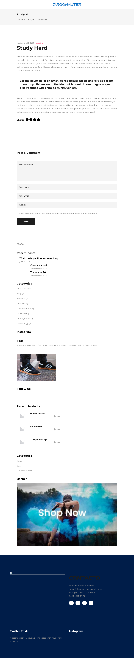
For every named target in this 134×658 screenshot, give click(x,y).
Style (79, 345)
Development (24, 308)
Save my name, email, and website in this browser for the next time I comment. (58, 213)
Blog (19, 293)
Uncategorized (24, 470)
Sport (19, 466)
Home (20, 19)
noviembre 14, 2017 (38, 269)
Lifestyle (30, 19)
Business (21, 298)
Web (95, 345)
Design (45, 345)
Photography (23, 318)
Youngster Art (38, 272)
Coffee (38, 345)
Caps (19, 461)
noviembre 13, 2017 (25, 43)
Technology (22, 323)
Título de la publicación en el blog (38, 258)
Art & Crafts (22, 288)
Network (72, 345)
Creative (21, 303)
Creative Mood (38, 265)
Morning (64, 345)
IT (59, 345)
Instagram (53, 345)
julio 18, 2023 (24, 262)
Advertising (21, 345)
